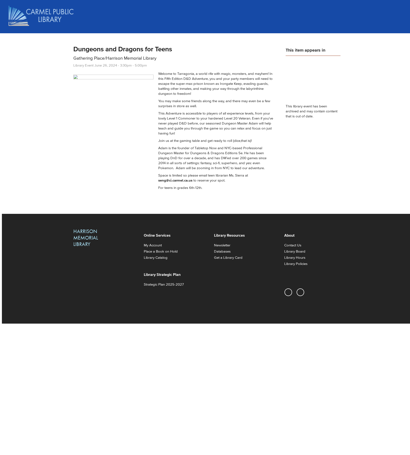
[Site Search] (398, 9)
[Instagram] (288, 292)
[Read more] (113, 78)
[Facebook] (300, 292)
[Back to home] (41, 16)
